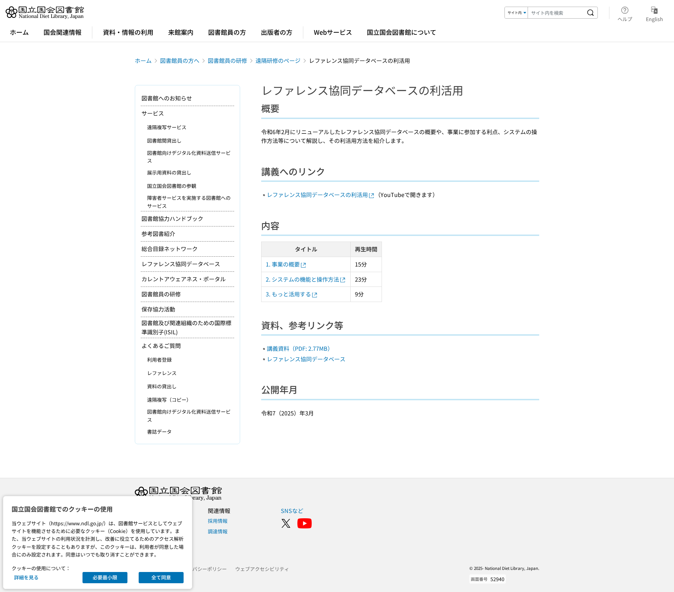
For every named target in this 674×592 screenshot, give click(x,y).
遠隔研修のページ (278, 60)
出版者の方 (276, 32)
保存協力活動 (158, 309)
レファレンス (162, 372)
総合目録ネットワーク (169, 248)
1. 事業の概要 (283, 264)
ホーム (19, 32)
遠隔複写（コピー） (169, 399)
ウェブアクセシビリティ (262, 568)
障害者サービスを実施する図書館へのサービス (189, 201)
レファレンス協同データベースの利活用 (317, 194)
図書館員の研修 (227, 60)
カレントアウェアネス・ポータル (183, 279)
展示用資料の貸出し (169, 172)
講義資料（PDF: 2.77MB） (300, 348)
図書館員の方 (227, 32)
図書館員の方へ (179, 60)
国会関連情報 (62, 32)
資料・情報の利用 (128, 32)
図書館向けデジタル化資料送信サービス (189, 156)
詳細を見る (26, 577)
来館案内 (180, 32)
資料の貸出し (162, 386)
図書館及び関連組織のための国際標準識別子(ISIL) (186, 327)
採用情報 (217, 520)
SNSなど (292, 510)
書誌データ (159, 431)
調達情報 (217, 531)
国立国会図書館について (401, 32)
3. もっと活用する (288, 294)
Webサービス (333, 32)
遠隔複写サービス (166, 127)
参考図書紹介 (158, 233)
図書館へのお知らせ (166, 98)
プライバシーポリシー (202, 568)
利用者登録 (159, 359)
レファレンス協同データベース (306, 359)
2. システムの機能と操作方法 (302, 279)
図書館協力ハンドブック (172, 218)
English (654, 18)
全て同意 (161, 577)
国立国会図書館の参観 (171, 185)
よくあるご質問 (161, 345)
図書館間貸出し (164, 140)
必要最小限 (105, 577)
